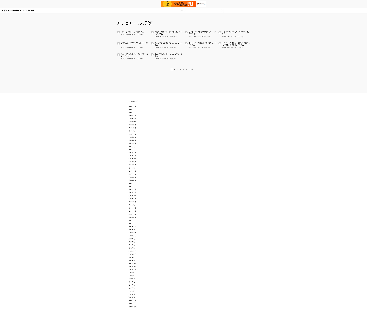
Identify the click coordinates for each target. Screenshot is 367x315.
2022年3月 (132, 254)
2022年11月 (132, 229)
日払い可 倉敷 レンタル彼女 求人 (132, 32)
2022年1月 (132, 260)
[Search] (222, 10)
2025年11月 (132, 119)
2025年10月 (132, 122)
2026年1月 (132, 112)
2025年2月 (132, 146)
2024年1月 (132, 186)
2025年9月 (132, 125)
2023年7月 (132, 205)
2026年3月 (132, 106)
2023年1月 (132, 223)
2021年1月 (132, 297)
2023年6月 (132, 208)
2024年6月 (132, 171)
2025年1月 (132, 149)
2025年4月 (132, 140)
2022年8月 (132, 239)
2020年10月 (132, 306)
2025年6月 (132, 134)
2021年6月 (132, 282)
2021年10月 (132, 269)
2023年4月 (132, 214)
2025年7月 (132, 131)
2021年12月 (132, 263)
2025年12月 (132, 115)
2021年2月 (132, 294)
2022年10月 (132, 232)
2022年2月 (132, 257)
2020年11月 (132, 303)
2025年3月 (132, 143)
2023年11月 (132, 192)
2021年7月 (132, 279)
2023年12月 (132, 189)
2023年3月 (132, 217)
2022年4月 (132, 251)
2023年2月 (132, 220)
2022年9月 (132, 236)
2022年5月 (132, 248)
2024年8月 (132, 165)
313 (191, 69)
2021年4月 (132, 288)
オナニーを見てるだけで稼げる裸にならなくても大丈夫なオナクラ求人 (236, 44)
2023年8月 (132, 202)
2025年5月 (132, 137)
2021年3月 (132, 291)
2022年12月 (132, 226)
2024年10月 (132, 159)
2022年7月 (132, 242)
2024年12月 (132, 152)
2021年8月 (132, 276)
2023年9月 (132, 199)
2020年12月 (132, 300)
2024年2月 (132, 183)
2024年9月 (132, 162)
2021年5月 (132, 285)
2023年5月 (132, 211)
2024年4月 (132, 177)
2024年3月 (132, 180)
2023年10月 (132, 195)
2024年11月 (132, 155)
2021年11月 (132, 266)
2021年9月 (132, 272)
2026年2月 (132, 109)
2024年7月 (132, 168)
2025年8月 (132, 128)
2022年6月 (132, 245)
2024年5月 (132, 174)
